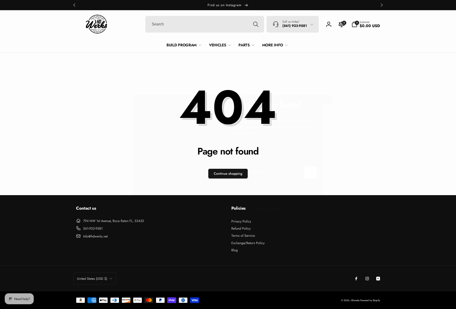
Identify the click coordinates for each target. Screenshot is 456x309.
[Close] (327, 99)
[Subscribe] (310, 172)
